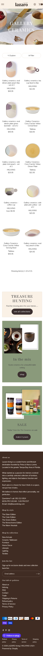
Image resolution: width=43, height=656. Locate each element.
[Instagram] (9, 630)
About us (5, 585)
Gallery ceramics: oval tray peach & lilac (32, 244)
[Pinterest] (6, 630)
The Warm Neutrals (9, 525)
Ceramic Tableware (9, 540)
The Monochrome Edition (12, 523)
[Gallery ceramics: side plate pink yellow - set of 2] (33, 191)
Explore (13, 55)
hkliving (5, 587)
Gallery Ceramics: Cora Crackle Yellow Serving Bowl (11, 245)
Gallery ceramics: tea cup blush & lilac (32, 82)
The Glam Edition (9, 514)
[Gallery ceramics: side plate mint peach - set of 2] (11, 151)
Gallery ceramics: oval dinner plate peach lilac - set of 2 (11, 83)
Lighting (5, 551)
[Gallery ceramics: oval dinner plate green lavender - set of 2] (11, 110)
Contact (5, 593)
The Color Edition (9, 517)
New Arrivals (7, 537)
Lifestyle (5, 548)
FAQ (4, 590)
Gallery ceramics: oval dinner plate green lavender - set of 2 (11, 123)
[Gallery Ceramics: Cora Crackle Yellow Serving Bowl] (11, 232)
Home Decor (7, 545)
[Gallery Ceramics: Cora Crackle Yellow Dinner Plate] (33, 151)
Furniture (5, 543)
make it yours (22, 437)
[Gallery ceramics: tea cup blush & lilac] (33, 69)
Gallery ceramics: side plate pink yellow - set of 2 (32, 205)
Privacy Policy (7, 607)
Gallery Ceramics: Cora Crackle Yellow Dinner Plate (32, 164)
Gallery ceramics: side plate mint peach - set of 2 (11, 164)
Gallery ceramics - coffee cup (11, 204)
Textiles (5, 554)
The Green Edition (9, 520)
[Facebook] (3, 630)
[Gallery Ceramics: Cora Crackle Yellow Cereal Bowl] (33, 110)
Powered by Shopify (10, 648)
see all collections (22, 312)
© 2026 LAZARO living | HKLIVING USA (18, 646)
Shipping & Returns (9, 598)
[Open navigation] (3, 4)
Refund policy (7, 601)
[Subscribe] (38, 574)
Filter (32, 55)
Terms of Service (8, 604)
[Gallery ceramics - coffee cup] (11, 191)
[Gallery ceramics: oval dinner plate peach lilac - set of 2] (11, 69)
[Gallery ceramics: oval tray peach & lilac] (33, 232)
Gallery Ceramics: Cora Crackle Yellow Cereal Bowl (32, 123)
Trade (4, 596)
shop (22, 374)
